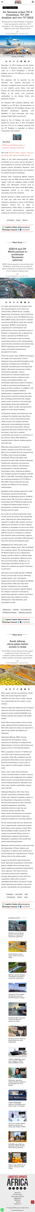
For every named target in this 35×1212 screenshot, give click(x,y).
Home (5, 7)
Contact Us (17, 1204)
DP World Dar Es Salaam (9, 612)
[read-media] (17, 137)
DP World (15, 609)
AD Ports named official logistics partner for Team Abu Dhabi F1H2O (16, 1125)
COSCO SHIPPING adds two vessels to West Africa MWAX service (16, 1061)
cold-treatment (11, 897)
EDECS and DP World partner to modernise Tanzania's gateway (13, 146)
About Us (17, 1192)
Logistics (22, 1004)
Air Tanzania (10, 220)
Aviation (25, 220)
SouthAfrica (10, 894)
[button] (17, 32)
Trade (22, 943)
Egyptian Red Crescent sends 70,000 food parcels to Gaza (16, 1019)
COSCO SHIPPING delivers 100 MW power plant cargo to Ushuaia (16, 1104)
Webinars (17, 1200)
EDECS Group (7, 609)
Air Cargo (21, 1028)
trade (25, 897)
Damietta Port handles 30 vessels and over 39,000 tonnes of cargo (16, 996)
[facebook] (13, 61)
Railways (21, 964)
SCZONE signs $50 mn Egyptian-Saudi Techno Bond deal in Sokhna (16, 1145)
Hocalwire (21, 1210)
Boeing (18, 220)
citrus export (19, 894)
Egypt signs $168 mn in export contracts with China (16, 1166)
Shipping (22, 923)
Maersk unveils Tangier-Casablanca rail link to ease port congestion (17, 976)
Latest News (12, 7)
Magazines (17, 1198)
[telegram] (21, 61)
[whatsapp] (17, 61)
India (26, 894)
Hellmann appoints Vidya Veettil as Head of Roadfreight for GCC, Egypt (17, 1082)
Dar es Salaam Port (26, 609)
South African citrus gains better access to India (17, 644)
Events (17, 1202)
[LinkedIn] (6, 61)
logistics (19, 897)
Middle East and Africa (25, 612)
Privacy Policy (17, 1194)
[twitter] (10, 61)
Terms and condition (17, 1196)
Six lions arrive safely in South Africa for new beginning (16, 1040)
